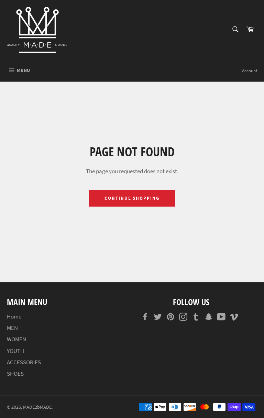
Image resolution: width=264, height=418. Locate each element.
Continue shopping (132, 198)
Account (249, 71)
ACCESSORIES (24, 362)
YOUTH (15, 351)
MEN (12, 328)
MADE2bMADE (37, 407)
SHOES (15, 373)
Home (14, 316)
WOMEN (16, 339)
